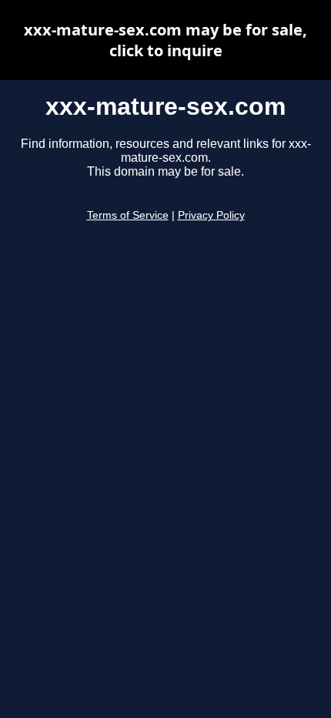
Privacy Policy (211, 215)
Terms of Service (128, 215)
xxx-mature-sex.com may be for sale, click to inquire (165, 40)
